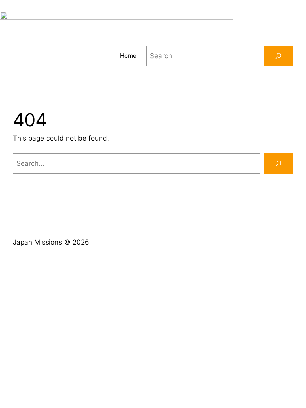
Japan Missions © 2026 (51, 242)
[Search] (278, 56)
